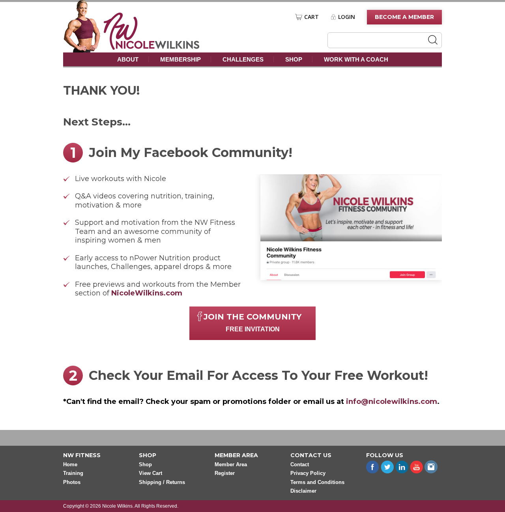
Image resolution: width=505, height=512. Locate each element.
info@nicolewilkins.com (391, 401)
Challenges (243, 59)
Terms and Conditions (317, 482)
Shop (293, 59)
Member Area (231, 464)
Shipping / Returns (162, 482)
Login (346, 17)
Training (73, 473)
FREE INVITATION (252, 322)
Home (70, 464)
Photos (71, 482)
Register (225, 473)
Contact (299, 464)
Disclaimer (303, 491)
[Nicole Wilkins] (152, 47)
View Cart (150, 473)
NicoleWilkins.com (146, 293)
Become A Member (404, 17)
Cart (311, 17)
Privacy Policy (307, 473)
